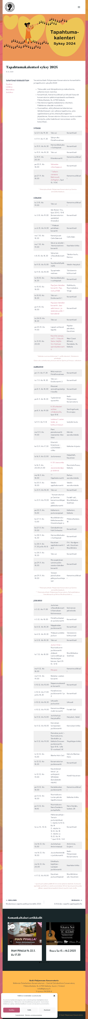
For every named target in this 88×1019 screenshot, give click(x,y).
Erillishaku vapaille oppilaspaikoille (68, 902)
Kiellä (29, 1010)
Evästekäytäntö (20, 1015)
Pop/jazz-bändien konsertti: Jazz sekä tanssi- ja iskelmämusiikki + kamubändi (58, 308)
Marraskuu (10, 90)
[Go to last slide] (11, 941)
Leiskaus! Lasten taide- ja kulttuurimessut (57, 422)
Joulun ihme (55, 645)
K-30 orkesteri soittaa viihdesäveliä (56, 409)
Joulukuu (9, 92)
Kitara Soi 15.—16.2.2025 (63, 950)
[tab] (39, 962)
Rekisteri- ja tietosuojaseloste (33, 1015)
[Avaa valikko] (79, 7)
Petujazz (54, 670)
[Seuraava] (77, 941)
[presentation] (25, 933)
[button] (54, 996)
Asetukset (47, 1010)
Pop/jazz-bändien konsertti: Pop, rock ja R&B (58, 288)
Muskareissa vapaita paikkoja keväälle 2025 (23, 902)
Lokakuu (9, 87)
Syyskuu (9, 84)
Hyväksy (11, 1010)
